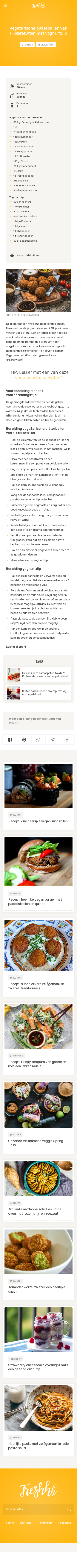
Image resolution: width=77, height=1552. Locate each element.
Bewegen (64, 15)
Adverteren (45, 1522)
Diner (17, 893)
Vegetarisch (46, 44)
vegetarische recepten (37, 378)
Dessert (16, 1359)
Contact (25, 1522)
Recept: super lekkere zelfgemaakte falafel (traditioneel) (36, 986)
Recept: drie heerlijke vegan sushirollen (38, 821)
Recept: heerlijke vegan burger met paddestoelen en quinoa (35, 901)
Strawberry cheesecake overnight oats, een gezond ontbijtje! (38, 1367)
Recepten (38, 15)
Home (10, 1522)
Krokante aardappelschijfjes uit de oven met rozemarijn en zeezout (34, 1211)
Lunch (28, 44)
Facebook (64, 1522)
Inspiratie (12, 15)
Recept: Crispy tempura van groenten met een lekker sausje (37, 1064)
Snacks (18, 1055)
